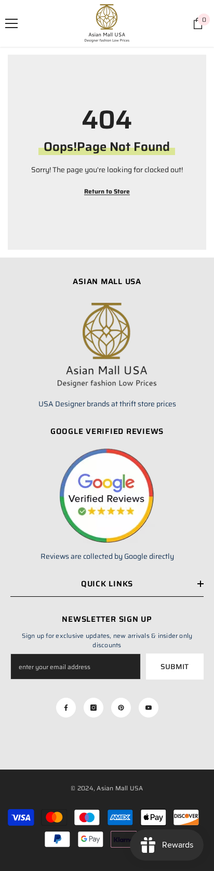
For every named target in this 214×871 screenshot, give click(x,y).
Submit (174, 666)
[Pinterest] (121, 708)
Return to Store (107, 191)
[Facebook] (66, 708)
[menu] (11, 23)
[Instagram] (93, 708)
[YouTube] (148, 708)
